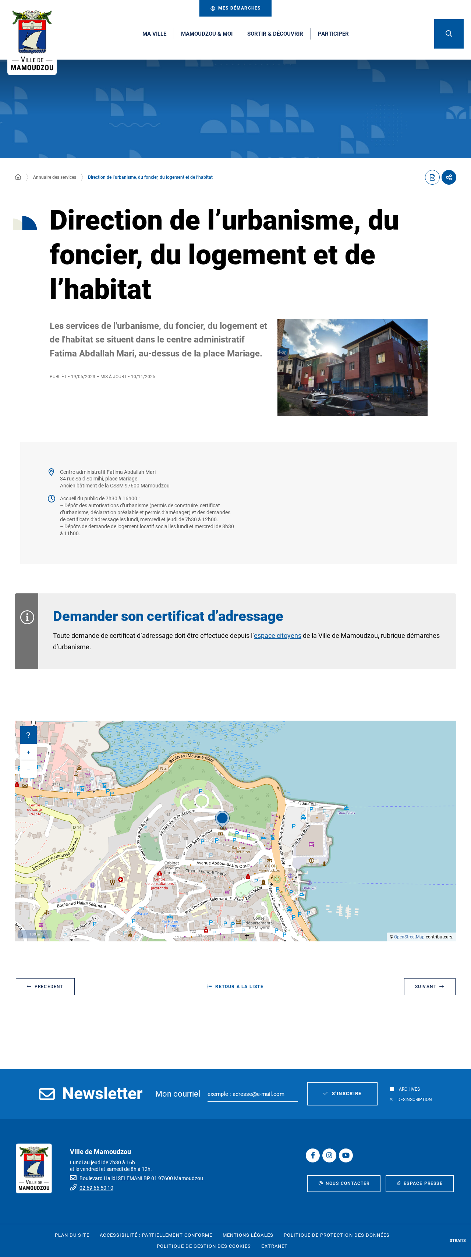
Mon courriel (177, 1093)
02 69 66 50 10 (96, 1188)
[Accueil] (18, 177)
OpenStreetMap (409, 937)
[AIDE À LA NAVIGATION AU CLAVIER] (28, 735)
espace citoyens (277, 635)
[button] (449, 34)
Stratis (458, 1240)
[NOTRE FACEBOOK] (312, 1155)
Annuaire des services (54, 177)
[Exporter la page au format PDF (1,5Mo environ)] (432, 177)
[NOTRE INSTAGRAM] (329, 1155)
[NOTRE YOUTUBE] (346, 1155)
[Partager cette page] (449, 177)
